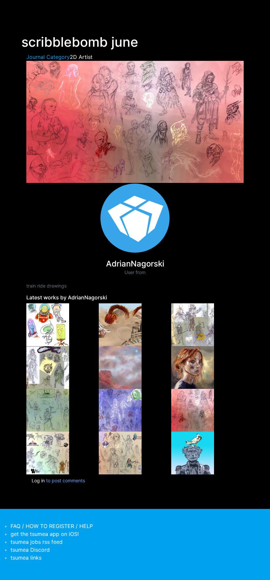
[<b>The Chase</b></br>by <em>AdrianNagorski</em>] (120, 324)
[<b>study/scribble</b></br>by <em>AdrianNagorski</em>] (192, 367)
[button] (135, 121)
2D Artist (81, 57)
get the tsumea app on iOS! (45, 534)
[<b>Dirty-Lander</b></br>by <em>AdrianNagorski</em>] (120, 367)
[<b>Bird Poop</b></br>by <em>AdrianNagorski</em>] (192, 452)
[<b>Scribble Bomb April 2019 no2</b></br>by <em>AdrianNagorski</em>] (47, 452)
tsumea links (26, 557)
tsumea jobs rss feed (37, 542)
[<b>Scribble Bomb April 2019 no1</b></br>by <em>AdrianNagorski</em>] (120, 452)
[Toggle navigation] (25, 9)
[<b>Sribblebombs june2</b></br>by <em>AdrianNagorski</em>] (120, 410)
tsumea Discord (30, 549)
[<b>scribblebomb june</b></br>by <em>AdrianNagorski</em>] (192, 410)
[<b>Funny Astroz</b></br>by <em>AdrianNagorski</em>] (47, 324)
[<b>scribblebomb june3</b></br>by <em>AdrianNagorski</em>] (47, 410)
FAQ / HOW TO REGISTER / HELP (52, 526)
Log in (38, 480)
